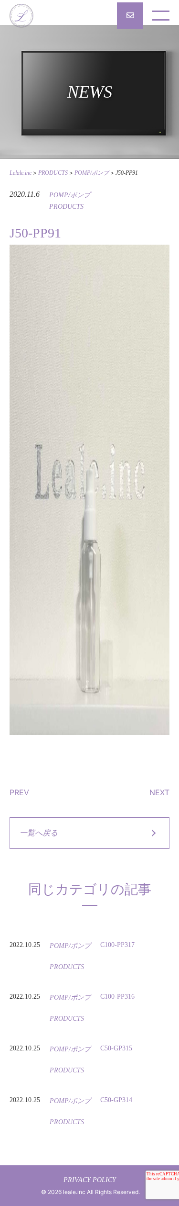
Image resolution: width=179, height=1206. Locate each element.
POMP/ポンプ (69, 195)
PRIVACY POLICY (89, 1179)
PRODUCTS (66, 206)
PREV (19, 792)
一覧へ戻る (39, 833)
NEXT (159, 792)
